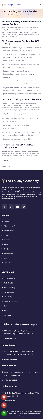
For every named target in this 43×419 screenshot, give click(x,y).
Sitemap (21, 416)
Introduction (8, 221)
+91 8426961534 (10, 380)
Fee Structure (9, 292)
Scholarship (8, 297)
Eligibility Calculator (11, 301)
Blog (5, 258)
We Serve (7, 315)
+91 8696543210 (10, 339)
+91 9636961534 (10, 359)
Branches (7, 240)
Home (3, 15)
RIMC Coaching (9, 287)
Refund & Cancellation (20, 414)
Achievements (9, 231)
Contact (7, 263)
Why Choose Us (9, 226)
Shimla (5, 161)
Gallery (6, 306)
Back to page (6, 167)
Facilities (7, 235)
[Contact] (4, 397)
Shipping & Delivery (34, 414)
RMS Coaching (9, 283)
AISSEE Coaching (10, 278)
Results (6, 249)
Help (5, 310)
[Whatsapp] (4, 413)
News (6, 244)
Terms (10, 414)
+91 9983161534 (10, 401)
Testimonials (8, 254)
